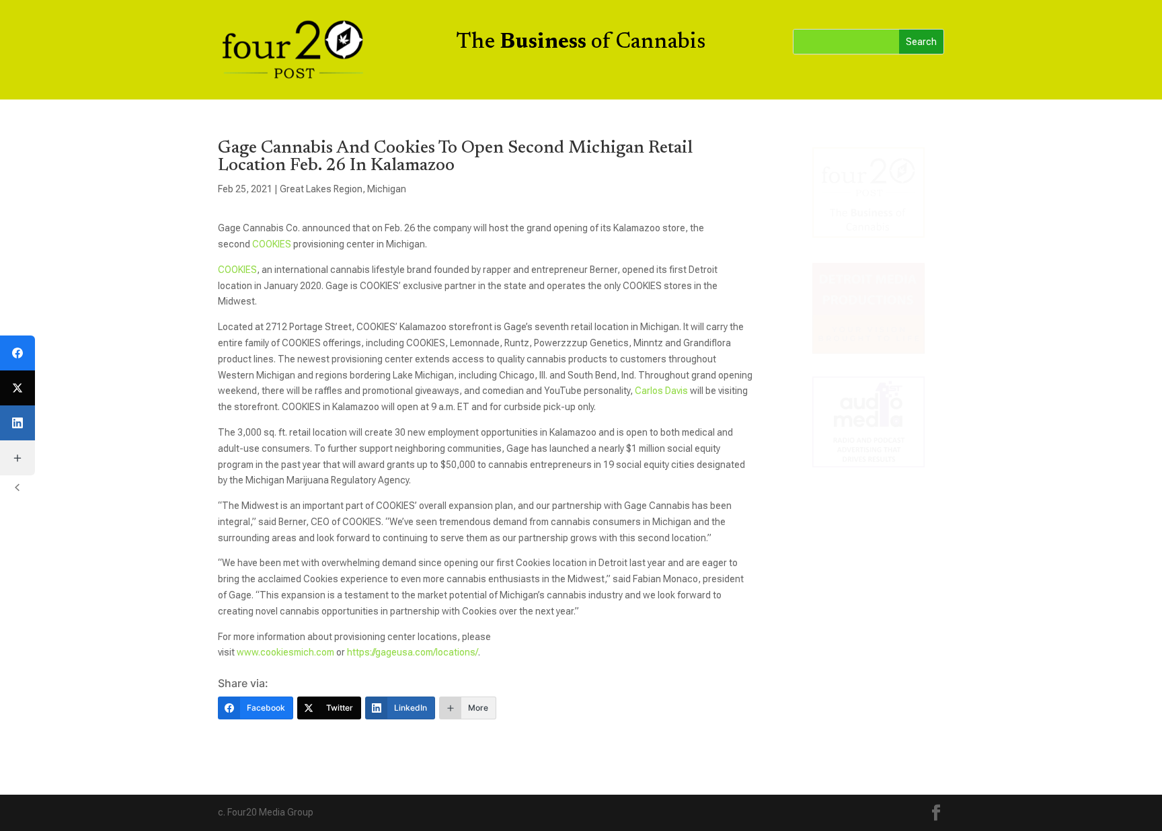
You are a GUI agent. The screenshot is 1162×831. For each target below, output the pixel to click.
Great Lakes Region (321, 189)
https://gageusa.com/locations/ (412, 652)
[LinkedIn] (17, 422)
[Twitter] (17, 387)
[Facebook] (17, 352)
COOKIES (271, 244)
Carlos (649, 390)
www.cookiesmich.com (285, 652)
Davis (675, 390)
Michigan (386, 189)
